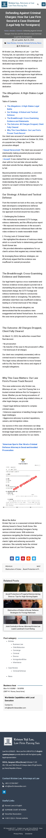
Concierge (17, 650)
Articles (12, 31)
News (39, 43)
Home (6, 31)
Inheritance (17, 662)
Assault (6, 159)
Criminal (19, 31)
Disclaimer (28, 834)
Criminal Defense (30, 43)
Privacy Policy (18, 834)
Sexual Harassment (11, 150)
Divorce (16, 656)
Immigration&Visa (19, 659)
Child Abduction (19, 647)
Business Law (18, 644)
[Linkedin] (4, 792)
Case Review (11, 43)
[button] (44, 4)
